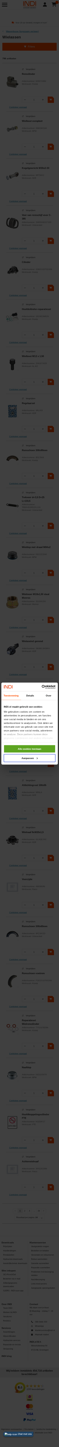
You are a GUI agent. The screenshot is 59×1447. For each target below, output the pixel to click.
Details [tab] (30, 695)
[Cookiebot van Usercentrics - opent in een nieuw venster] (42, 687)
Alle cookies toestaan (29, 749)
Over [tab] (48, 695)
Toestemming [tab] (11, 695)
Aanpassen (28, 758)
